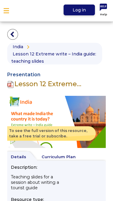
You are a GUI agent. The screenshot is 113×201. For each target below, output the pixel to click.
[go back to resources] (12, 34)
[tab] (21, 157)
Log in (79, 10)
